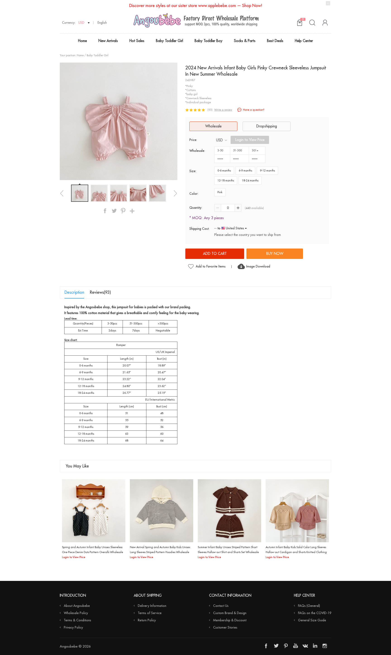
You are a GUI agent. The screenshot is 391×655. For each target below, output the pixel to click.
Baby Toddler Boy (208, 41)
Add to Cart (215, 254)
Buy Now (274, 254)
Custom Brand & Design (229, 613)
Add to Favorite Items (211, 266)
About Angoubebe (77, 605)
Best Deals (275, 41)
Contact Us (221, 605)
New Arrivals (108, 41)
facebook (105, 210)
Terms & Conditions (77, 620)
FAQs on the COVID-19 (314, 613)
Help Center (304, 41)
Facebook (266, 646)
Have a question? (253, 109)
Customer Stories (225, 627)
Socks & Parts (244, 41)
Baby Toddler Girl (169, 41)
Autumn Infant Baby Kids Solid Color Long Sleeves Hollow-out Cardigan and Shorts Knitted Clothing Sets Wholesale (296, 552)
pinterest (123, 210)
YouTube (295, 646)
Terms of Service (150, 613)
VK (305, 646)
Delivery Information (152, 605)
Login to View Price (250, 140)
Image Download (258, 266)
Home (82, 41)
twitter (114, 210)
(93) (209, 109)
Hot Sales (136, 41)
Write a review (223, 109)
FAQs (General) (309, 605)
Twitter (276, 646)
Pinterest (286, 646)
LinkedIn (315, 646)
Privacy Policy (73, 627)
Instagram (325, 646)
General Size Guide (312, 620)
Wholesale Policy (76, 613)
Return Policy (147, 620)
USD (219, 140)
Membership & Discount (229, 620)
